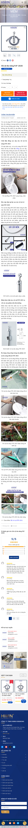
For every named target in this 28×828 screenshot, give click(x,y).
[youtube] (6, 747)
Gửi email (14, 526)
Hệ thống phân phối (7, 765)
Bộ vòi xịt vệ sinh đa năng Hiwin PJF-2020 (7, 695)
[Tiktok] (10, 747)
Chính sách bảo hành (7, 780)
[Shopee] (10, 823)
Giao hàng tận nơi (7, 93)
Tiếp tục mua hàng (20, 93)
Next (19, 55)
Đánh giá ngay (14, 557)
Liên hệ (4, 770)
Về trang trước (6, 526)
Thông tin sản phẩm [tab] (8, 114)
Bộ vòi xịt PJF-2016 (16, 520)
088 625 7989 (23, 826)
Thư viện (4, 760)
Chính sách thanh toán (7, 785)
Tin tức (4, 768)
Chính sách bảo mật (7, 790)
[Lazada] (14, 823)
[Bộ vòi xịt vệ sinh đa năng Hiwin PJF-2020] (7, 686)
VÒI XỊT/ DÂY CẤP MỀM (14, 15)
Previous (3, 55)
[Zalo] (14, 747)
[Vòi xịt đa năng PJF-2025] (21, 686)
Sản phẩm (4, 757)
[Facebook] (2, 747)
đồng (17, 148)
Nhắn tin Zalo (15, 98)
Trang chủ (4, 15)
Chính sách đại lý (6, 793)
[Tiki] (18, 823)
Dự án (3, 762)
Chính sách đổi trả (6, 788)
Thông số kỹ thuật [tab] (7, 118)
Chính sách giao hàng (7, 782)
